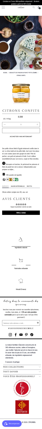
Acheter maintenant (21, 136)
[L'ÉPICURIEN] (21, 7)
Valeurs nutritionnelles (18, 186)
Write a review (21, 213)
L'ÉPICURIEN (31, 422)
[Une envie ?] (34, 7)
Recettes (29, 186)
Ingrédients (5, 186)
